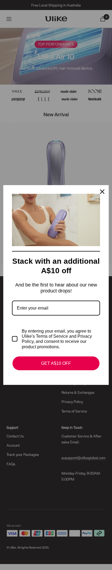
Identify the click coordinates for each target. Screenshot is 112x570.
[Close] (102, 191)
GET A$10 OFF (56, 363)
